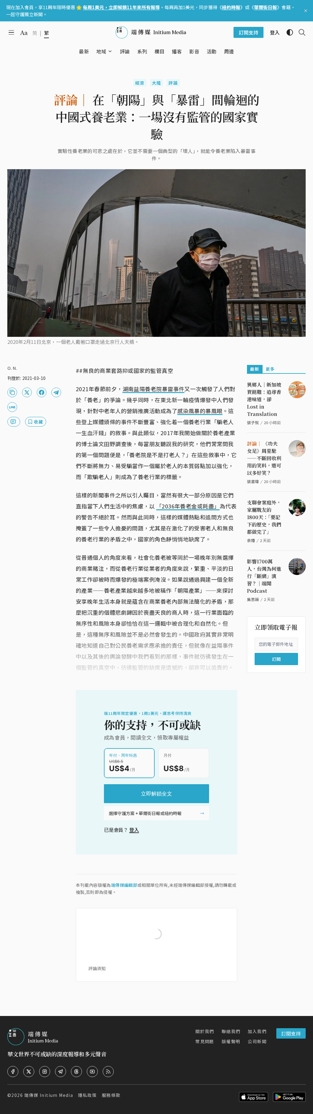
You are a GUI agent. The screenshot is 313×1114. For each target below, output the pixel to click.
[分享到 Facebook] (41, 392)
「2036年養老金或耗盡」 (188, 506)
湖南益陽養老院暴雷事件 (154, 389)
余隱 (251, 540)
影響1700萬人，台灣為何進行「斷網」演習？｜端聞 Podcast (264, 576)
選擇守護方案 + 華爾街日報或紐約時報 (145, 813)
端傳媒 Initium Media (48, 1095)
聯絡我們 (231, 1031)
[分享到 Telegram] (56, 392)
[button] (101, 51)
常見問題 (204, 1041)
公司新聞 (257, 1041)
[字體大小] (24, 32)
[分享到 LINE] (12, 407)
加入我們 (257, 1031)
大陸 (156, 83)
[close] (306, 11)
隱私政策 (87, 1095)
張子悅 (253, 422)
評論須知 (96, 968)
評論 (173, 83)
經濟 (140, 83)
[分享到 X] (27, 392)
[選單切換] (110, 51)
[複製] (12, 392)
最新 (255, 369)
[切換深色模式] (287, 32)
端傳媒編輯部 (124, 885)
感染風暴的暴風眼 (200, 411)
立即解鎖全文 (156, 794)
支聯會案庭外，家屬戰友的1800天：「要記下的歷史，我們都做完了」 (264, 517)
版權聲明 (231, 1041)
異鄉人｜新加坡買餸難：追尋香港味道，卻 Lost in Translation (264, 399)
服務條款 (111, 1095)
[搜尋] (299, 32)
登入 (134, 829)
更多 (270, 369)
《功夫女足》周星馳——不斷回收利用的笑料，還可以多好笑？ (264, 458)
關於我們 (204, 1031)
